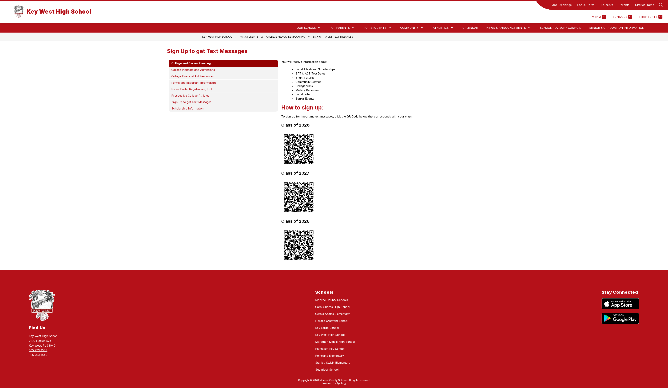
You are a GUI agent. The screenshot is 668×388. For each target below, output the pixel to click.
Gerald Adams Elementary (332, 314)
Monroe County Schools (331, 300)
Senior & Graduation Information (616, 27)
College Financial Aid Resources (192, 76)
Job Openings (562, 5)
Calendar (470, 27)
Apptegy (342, 383)
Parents (624, 5)
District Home (644, 5)
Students (607, 5)
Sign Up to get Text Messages (333, 36)
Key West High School (217, 36)
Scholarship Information (187, 108)
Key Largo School (327, 328)
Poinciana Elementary (329, 355)
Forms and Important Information (193, 82)
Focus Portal (586, 5)
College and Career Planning (285, 36)
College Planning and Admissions (193, 70)
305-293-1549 (38, 350)
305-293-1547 (38, 355)
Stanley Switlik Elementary (332, 362)
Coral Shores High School (332, 307)
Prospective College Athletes (190, 95)
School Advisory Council (560, 27)
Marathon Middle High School (335, 341)
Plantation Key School (329, 348)
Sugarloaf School (327, 369)
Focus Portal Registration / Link (192, 89)
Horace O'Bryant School (331, 321)
